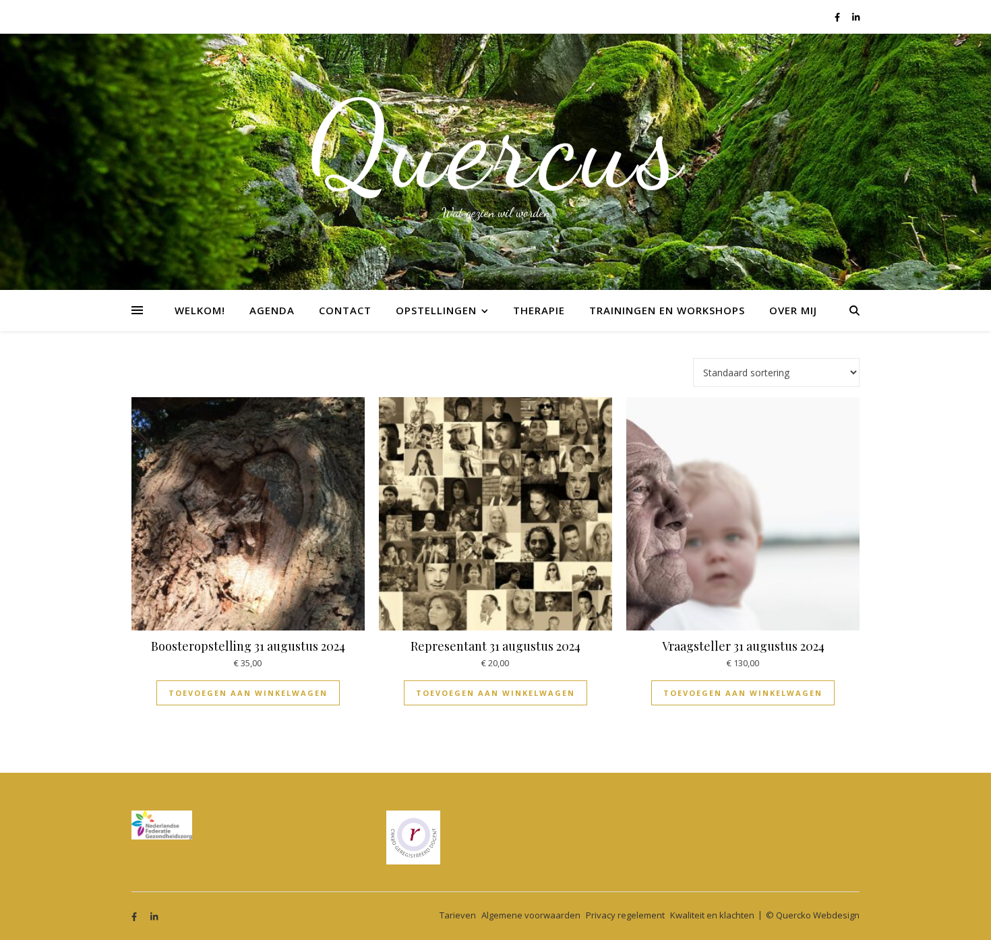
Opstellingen (436, 310)
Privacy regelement (625, 915)
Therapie (539, 310)
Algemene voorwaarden (530, 915)
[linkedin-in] (856, 17)
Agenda (272, 310)
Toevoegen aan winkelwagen (248, 693)
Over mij (793, 310)
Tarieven (458, 915)
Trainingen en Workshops (667, 310)
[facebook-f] (838, 17)
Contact (345, 310)
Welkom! (200, 310)
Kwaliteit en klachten (712, 915)
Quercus (495, 145)
